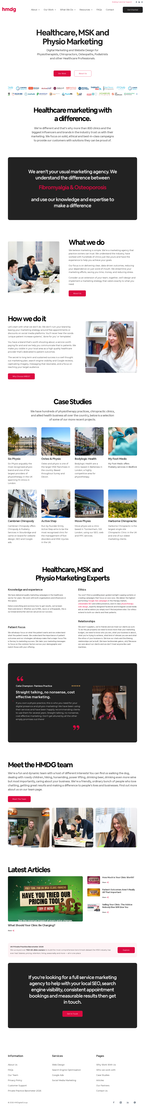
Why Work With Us (106, 1065)
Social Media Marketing (64, 1080)
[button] (38, 9)
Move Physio (83, 521)
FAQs (10, 1070)
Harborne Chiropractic (122, 521)
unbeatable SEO (85, 604)
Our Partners (102, 1085)
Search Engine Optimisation (66, 1070)
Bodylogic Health (86, 459)
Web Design (58, 1065)
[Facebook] (136, 2)
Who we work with (106, 1070)
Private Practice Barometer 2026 (24, 1091)
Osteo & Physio (51, 459)
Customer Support (17, 1085)
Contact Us (102, 1091)
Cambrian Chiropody (21, 521)
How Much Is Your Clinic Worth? (118, 877)
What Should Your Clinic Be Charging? (31, 925)
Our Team (13, 1075)
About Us (12, 1065)
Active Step (49, 521)
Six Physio (14, 459)
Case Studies (102, 1075)
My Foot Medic (117, 459)
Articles (100, 1080)
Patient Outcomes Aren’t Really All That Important (118, 891)
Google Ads (58, 1075)
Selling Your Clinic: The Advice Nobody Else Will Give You (117, 906)
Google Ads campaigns (98, 601)
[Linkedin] (139, 2)
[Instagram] (142, 2)
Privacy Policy (15, 1080)
